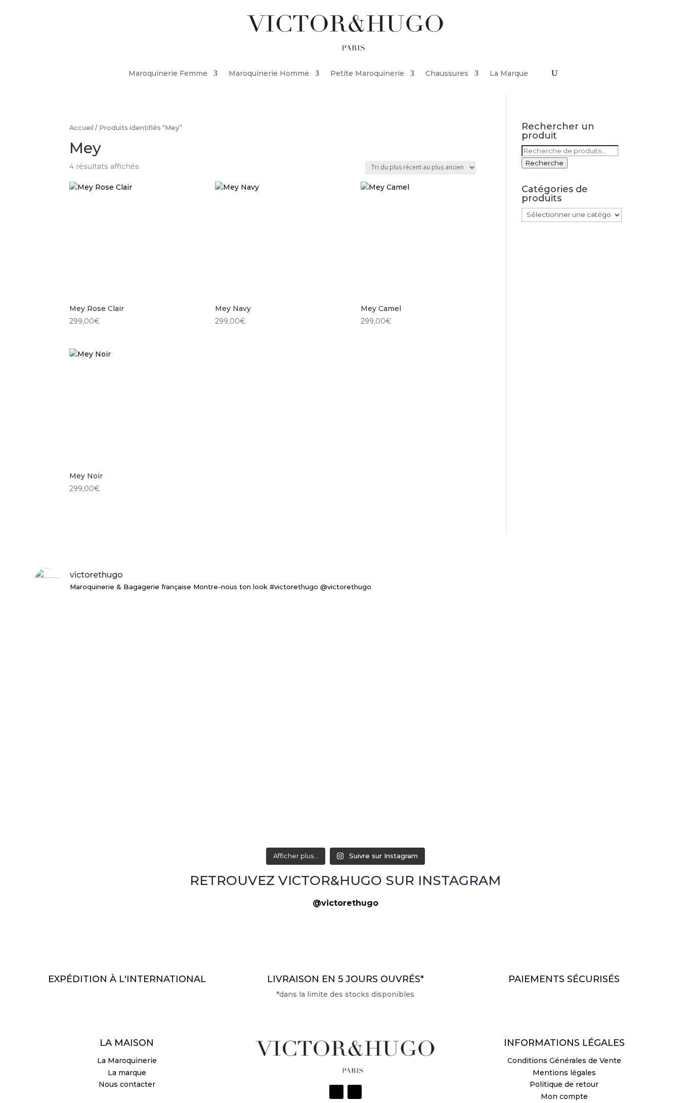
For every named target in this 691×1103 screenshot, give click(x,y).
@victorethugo (345, 903)
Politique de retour (564, 1084)
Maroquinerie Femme (167, 73)
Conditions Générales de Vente (564, 1060)
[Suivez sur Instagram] (336, 1092)
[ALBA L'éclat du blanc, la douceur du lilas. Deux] (136, 617)
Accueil (81, 127)
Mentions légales (564, 1072)
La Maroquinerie (127, 1060)
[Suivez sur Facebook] (355, 1092)
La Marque (509, 73)
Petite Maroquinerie (367, 73)
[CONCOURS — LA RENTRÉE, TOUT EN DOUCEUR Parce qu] (345, 695)
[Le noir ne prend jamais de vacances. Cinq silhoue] (136, 815)
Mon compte (564, 1096)
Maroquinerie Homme (269, 73)
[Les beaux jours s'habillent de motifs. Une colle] (555, 623)
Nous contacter (127, 1084)
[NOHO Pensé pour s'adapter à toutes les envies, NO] (555, 809)
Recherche (545, 163)
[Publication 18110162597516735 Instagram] (345, 797)
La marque (127, 1072)
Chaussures (446, 73)
